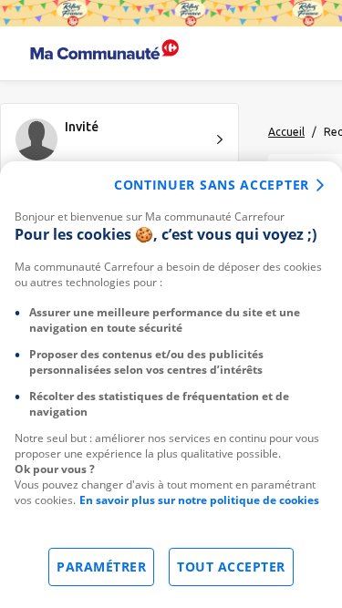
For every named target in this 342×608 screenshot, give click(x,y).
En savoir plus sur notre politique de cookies (199, 500)
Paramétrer (101, 566)
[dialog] (171, 384)
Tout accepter (231, 566)
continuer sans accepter (211, 184)
